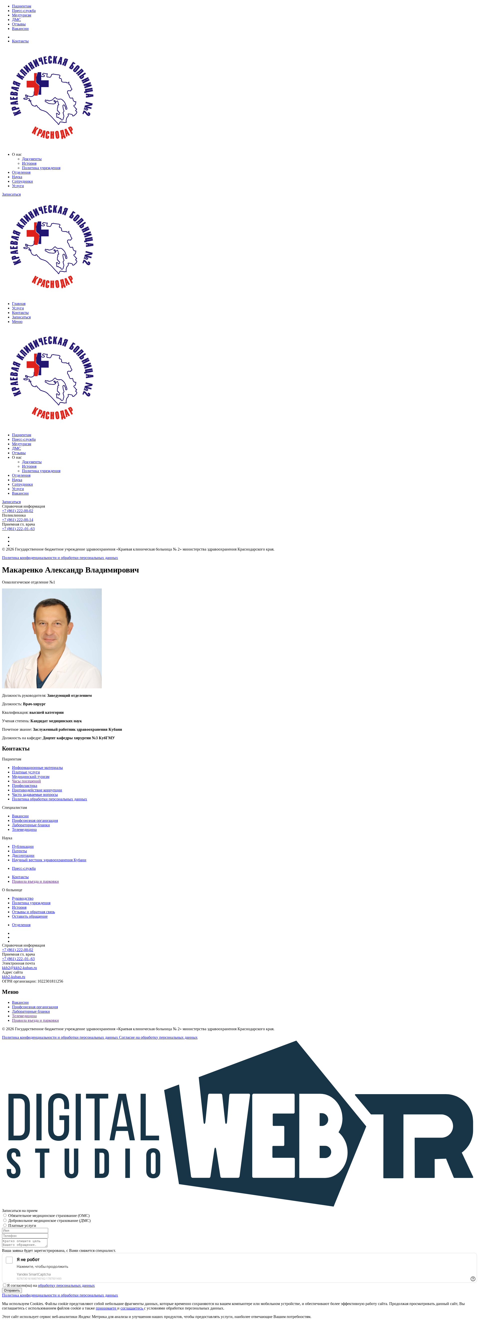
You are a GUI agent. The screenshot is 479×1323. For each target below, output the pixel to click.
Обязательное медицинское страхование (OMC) (49, 1215)
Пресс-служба (24, 10)
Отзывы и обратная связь (33, 912)
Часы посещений (26, 781)
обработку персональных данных (66, 1285)
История (29, 163)
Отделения (21, 172)
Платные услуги (26, 772)
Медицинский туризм (30, 776)
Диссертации (23, 855)
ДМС (16, 19)
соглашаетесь (132, 1308)
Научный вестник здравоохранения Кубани (49, 860)
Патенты (19, 851)
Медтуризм (21, 15)
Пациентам (21, 6)
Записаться (11, 194)
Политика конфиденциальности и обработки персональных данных (60, 558)
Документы (32, 159)
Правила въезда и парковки (35, 881)
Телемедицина (24, 829)
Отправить (12, 1290)
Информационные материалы (37, 767)
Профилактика (24, 785)
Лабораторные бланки (31, 825)
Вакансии (20, 28)
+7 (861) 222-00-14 (17, 520)
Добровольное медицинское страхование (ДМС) (49, 1220)
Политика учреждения (41, 168)
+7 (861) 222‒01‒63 (18, 529)
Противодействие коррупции (37, 790)
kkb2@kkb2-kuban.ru (19, 968)
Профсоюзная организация (35, 820)
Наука (17, 177)
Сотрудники (22, 181)
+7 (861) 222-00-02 (17, 511)
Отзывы (19, 24)
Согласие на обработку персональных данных (158, 1037)
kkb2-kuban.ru (13, 977)
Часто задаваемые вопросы (35, 794)
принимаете (106, 1308)
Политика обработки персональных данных (49, 799)
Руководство (22, 898)
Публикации (23, 846)
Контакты (20, 41)
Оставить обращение (30, 916)
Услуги (18, 186)
